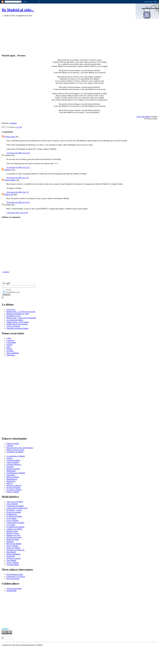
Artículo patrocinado (14, 588)
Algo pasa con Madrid (14, 502)
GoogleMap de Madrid (14, 452)
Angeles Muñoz (10, 180)
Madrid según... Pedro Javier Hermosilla (21, 318)
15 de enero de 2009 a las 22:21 (18, 167)
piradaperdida (11, 591)
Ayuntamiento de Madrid (15, 456)
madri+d (9, 483)
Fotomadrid (10, 475)
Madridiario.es (11, 479)
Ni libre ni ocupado (13, 558)
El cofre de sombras (13, 512)
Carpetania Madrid (13, 460)
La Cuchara (10, 525)
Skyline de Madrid (13, 488)
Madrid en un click (13, 535)
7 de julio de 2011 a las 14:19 (17, 213)
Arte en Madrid (12, 504)
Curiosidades (11, 342)
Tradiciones (10, 355)
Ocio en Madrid (12, 546)
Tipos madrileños (12, 353)
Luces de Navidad (13, 326)
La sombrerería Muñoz (14, 320)
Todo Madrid (11, 560)
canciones (13, 123)
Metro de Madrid (12, 477)
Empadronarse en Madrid (15, 473)
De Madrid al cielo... (18, 10)
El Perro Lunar (9, 137)
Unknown (8, 170)
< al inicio (5, 272)
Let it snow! (10, 309)
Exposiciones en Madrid (15, 523)
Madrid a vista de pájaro (15, 450)
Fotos (8, 347)
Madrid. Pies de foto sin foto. (17, 324)
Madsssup (10, 542)
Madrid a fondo (12, 531)
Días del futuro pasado (14, 574)
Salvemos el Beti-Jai (13, 485)
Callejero (9, 446)
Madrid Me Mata (12, 539)
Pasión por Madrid (13, 548)
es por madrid (11, 518)
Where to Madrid (12, 492)
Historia (9, 349)
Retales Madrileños (13, 554)
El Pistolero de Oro (13, 316)
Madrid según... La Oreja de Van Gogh (20, 312)
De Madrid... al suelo (14, 510)
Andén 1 (9, 458)
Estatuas (9, 345)
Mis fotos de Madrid (13, 544)
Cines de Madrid (12, 462)
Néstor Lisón (9, 194)
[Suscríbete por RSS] (147, 18)
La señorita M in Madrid (15, 527)
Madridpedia (11, 471)
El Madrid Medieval (13, 464)
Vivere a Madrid (12, 563)
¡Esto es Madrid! (12, 521)
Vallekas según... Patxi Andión (17, 322)
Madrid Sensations (13, 469)
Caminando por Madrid (15, 506)
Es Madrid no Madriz (14, 516)
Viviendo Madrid (12, 565)
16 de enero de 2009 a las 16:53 (18, 202)
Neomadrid (10, 556)
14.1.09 (19, 127)
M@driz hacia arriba (14, 537)
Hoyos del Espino (13, 579)
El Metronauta (11, 514)
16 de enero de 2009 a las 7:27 (17, 192)
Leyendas (10, 351)
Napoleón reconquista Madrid (17, 328)
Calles (8, 338)
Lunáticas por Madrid (14, 529)
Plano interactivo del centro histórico (19, 448)
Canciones (10, 340)
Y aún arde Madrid (143, 117)
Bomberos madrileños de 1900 (17, 314)
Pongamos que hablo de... (15, 550)
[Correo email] (3, 297)
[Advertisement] (79, 35)
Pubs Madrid (11, 552)
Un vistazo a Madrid (13, 490)
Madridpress (10, 481)
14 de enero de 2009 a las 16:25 (18, 153)
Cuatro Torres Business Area (16, 508)
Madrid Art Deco (12, 533)
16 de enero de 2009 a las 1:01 (17, 178)
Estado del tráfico (12, 444)
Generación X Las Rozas (15, 576)
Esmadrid (9, 467)
